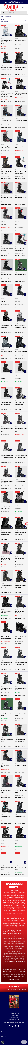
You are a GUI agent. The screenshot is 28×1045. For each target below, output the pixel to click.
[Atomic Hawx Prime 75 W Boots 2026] (21, 523)
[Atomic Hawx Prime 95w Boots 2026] (21, 497)
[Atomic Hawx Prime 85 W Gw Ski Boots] (7, 601)
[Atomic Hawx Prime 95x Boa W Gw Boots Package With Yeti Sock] (7, 83)
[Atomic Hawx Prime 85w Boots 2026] (7, 523)
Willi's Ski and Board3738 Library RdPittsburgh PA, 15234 (14, 1015)
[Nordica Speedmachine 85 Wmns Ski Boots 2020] (7, 31)
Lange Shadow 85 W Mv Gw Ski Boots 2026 (6, 507)
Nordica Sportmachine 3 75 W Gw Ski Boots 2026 (7, 456)
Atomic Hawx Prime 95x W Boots (7, 868)
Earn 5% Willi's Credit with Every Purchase (14, 989)
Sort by (2, 19)
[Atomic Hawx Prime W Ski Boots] (21, 832)
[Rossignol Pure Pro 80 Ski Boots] (7, 188)
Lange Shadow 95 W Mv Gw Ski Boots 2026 (20, 482)
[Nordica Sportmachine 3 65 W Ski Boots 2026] (21, 446)
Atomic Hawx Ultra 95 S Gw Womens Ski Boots (20, 326)
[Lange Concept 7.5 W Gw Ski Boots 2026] (21, 111)
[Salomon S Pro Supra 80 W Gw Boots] (21, 627)
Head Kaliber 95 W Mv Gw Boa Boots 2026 (6, 403)
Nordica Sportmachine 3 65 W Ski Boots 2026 (21, 456)
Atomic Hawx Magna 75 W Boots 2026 (20, 68)
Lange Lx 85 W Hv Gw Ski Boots (6, 765)
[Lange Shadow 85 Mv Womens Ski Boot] (21, 730)
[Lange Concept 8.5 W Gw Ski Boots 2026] (7, 136)
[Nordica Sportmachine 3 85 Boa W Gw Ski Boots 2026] (21, 419)
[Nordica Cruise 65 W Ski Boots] (7, 730)
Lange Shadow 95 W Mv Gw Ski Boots (6, 586)
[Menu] (2, 7)
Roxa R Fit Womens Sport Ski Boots (19, 403)
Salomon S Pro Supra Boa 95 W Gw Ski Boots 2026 (6, 559)
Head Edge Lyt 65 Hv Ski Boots (21, 791)
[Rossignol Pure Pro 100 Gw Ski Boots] (21, 188)
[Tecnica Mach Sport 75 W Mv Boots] (21, 136)
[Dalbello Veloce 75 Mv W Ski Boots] (21, 807)
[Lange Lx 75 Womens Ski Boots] (21, 290)
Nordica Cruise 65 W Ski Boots (7, 740)
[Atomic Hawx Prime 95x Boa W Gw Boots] (21, 84)
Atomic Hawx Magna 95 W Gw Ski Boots (6, 352)
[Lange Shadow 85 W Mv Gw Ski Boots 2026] (7, 497)
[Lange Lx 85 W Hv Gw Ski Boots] (7, 755)
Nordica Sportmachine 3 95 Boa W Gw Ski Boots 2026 (7, 430)
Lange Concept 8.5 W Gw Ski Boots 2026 (6, 146)
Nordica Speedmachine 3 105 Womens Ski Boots (21, 275)
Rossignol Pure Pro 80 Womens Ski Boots (20, 172)
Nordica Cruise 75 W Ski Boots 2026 (7, 482)
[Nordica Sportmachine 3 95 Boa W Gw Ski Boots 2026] (7, 419)
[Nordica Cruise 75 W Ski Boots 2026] (7, 472)
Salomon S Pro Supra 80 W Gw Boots (21, 637)
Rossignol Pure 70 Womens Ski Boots (19, 249)
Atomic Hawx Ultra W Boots (6, 842)
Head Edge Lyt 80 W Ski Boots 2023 (6, 326)
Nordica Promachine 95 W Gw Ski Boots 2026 (6, 68)
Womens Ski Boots (8, 16)
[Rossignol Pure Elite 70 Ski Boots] (7, 213)
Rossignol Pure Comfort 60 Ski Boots (7, 249)
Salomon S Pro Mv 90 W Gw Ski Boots (6, 172)
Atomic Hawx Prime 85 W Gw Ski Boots (6, 611)
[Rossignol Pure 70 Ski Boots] (7, 265)
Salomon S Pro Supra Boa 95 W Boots (20, 611)
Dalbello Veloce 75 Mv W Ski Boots (21, 817)
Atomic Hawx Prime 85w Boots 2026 (6, 533)
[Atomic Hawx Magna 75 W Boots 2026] (21, 58)
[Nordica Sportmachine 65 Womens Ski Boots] (7, 653)
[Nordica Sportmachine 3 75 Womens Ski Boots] (21, 653)
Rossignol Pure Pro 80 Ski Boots (6, 198)
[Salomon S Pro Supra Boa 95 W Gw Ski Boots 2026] (7, 549)
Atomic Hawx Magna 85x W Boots (21, 868)
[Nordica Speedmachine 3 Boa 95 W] (7, 679)
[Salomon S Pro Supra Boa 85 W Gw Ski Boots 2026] (21, 549)
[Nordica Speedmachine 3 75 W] (7, 704)
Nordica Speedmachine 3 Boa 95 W (6, 688)
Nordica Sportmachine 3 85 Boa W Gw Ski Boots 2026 (21, 430)
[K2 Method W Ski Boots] (21, 756)
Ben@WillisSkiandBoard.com (17, 1022)
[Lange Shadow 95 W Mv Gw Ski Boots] (7, 576)
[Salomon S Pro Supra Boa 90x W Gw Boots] (7, 627)
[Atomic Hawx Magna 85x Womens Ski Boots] (21, 342)
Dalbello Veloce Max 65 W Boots (6, 817)
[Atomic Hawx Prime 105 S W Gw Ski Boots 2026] (21, 31)
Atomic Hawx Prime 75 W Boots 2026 (20, 533)
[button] (2, 1042)
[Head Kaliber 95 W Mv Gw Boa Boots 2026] (7, 393)
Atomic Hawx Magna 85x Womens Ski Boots (21, 352)
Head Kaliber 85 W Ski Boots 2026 (20, 377)
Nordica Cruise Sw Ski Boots (20, 714)
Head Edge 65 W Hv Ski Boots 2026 (6, 377)
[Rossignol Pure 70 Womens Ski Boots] (21, 239)
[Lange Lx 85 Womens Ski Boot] (7, 290)
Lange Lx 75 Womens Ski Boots (20, 300)
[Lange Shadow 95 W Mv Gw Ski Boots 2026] (21, 472)
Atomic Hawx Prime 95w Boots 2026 (21, 507)
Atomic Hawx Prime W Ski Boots (20, 842)
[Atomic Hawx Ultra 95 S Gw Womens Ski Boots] (21, 316)
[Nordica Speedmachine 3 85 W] (21, 679)
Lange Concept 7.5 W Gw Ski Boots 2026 (21, 121)
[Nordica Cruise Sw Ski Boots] (21, 704)
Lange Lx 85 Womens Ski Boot (6, 300)
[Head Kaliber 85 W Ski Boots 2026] (21, 367)
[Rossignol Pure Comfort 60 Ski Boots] (7, 239)
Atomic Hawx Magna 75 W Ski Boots (20, 586)
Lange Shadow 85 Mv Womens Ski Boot (20, 740)
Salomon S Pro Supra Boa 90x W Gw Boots (6, 637)
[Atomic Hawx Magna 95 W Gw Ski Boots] (7, 342)
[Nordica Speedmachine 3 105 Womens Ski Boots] (21, 265)
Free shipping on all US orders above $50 (14, 2)
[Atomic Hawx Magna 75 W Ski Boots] (21, 576)
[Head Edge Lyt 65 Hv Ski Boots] (21, 781)
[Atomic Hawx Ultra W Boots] (7, 832)
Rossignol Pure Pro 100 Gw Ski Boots (20, 198)
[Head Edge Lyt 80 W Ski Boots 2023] (7, 316)
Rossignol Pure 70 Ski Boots (6, 275)
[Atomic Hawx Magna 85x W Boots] (21, 858)
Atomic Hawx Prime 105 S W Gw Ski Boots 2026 (20, 41)
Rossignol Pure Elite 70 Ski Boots (6, 223)
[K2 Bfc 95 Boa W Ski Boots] (7, 781)
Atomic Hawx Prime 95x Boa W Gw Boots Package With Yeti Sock (7, 94)
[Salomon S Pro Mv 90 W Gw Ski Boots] (7, 162)
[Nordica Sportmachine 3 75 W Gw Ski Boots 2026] (7, 446)
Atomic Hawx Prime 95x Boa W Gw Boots (21, 93)
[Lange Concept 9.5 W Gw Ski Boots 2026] (7, 111)
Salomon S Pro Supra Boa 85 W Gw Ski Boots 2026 (20, 560)
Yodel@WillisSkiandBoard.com (16, 1019)
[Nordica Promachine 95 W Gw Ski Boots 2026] (7, 58)
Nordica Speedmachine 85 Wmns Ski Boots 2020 (6, 42)
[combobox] (14, 12)
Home (2, 16)
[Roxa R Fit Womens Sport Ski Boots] (21, 393)
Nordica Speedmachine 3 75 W (6, 714)
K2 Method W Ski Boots (20, 765)
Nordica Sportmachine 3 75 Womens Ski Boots (21, 663)
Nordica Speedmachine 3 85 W (20, 689)
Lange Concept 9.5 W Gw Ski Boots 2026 (6, 121)
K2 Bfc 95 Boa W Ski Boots (6, 791)
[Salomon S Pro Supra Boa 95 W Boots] (21, 602)
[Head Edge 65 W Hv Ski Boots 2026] (7, 367)
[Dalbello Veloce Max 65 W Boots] (7, 807)
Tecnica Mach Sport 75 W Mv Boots (20, 146)
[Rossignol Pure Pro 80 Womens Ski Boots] (21, 162)
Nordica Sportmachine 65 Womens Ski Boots (6, 663)
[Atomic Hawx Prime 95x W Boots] (7, 858)
